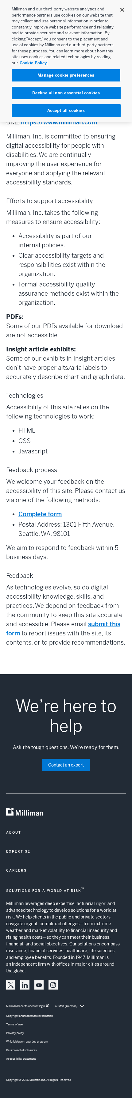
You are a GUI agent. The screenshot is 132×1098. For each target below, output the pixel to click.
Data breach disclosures (21, 1050)
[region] (66, 61)
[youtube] (39, 985)
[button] (10, 985)
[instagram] (53, 985)
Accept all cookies (65, 110)
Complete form (40, 514)
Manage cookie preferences (65, 75)
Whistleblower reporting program (27, 1041)
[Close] (122, 10)
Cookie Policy (33, 63)
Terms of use (14, 1024)
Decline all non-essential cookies (66, 93)
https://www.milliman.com (59, 122)
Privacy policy (15, 1033)
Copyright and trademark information (29, 1016)
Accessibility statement (21, 1059)
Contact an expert (66, 765)
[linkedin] (24, 985)
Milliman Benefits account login (25, 1006)
